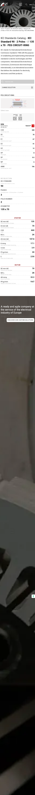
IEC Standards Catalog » (17, 29)
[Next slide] (20, 119)
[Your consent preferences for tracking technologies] (33, 596)
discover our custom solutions (20, 320)
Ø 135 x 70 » (9, 30)
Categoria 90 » (27, 29)
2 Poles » (3, 30)
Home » (3, 29)
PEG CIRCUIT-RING (29, 30)
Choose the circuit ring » (18, 30)
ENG (30, 5)
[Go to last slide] (15, 119)
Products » (7, 29)
